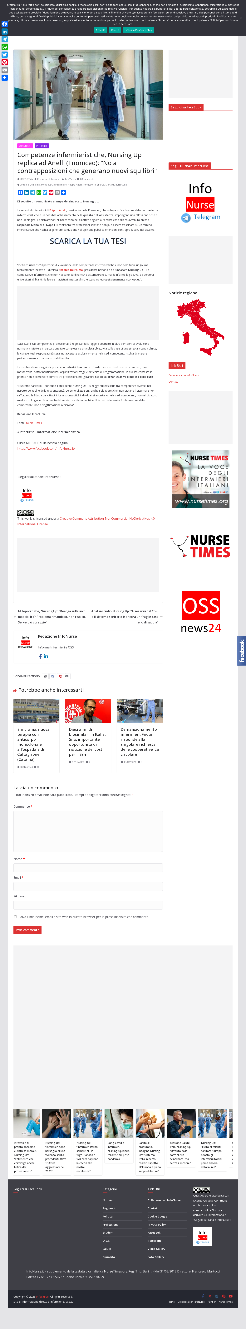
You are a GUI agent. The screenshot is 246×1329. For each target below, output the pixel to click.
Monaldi (110, 184)
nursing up (121, 184)
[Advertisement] (88, 313)
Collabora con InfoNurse (184, 375)
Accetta (100, 30)
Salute (107, 1249)
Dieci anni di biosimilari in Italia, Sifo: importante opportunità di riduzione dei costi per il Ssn (87, 742)
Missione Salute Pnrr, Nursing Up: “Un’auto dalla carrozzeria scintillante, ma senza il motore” (152, 1153)
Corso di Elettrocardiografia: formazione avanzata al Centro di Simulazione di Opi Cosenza (216, 1153)
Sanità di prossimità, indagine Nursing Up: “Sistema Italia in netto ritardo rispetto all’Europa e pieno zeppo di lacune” (121, 1157)
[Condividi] (4, 78)
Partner (212, 1301)
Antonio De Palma (30, 184)
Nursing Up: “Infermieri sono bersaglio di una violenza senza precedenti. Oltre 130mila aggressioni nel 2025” (27, 1157)
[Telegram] (4, 39)
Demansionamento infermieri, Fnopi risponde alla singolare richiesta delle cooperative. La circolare (140, 742)
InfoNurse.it (35, 1271)
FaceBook (154, 1232)
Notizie (107, 1200)
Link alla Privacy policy (138, 30)
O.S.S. (106, 1240)
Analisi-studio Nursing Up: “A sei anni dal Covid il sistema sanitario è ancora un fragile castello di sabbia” (124, 616)
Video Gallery (156, 1249)
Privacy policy (157, 1224)
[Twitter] (4, 54)
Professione (110, 1224)
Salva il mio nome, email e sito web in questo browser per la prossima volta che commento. (84, 917)
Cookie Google (157, 1216)
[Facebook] (4, 24)
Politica (108, 1216)
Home (171, 1301)
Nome (19, 859)
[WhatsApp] (4, 47)
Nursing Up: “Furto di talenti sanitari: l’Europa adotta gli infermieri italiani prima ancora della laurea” (183, 1155)
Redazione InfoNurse (48, 179)
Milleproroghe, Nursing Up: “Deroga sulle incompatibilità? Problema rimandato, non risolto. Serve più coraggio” (52, 616)
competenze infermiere (54, 184)
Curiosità (109, 1257)
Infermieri (41, 146)
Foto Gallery (156, 1257)
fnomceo (88, 184)
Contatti (174, 381)
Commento (22, 806)
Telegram (154, 1240)
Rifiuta (115, 30)
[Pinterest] (4, 62)
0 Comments (87, 179)
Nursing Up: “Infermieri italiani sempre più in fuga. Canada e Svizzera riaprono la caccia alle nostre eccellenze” (59, 1157)
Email (18, 877)
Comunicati (25, 146)
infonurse (99, 184)
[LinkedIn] (4, 31)
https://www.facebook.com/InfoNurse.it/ (46, 448)
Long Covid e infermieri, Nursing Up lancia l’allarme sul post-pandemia (90, 1151)
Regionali (109, 1208)
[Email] (4, 70)
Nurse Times (34, 423)
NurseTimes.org (116, 1271)
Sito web (20, 896)
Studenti (108, 1232)
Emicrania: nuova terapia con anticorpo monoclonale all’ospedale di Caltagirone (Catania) (33, 744)
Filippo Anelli (75, 184)
